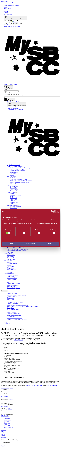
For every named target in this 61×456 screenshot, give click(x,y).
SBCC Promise (14, 189)
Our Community (11, 192)
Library (6, 9)
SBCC (5, 322)
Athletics (6, 12)
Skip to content (4, 1)
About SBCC (7, 101)
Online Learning (14, 172)
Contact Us (13, 101)
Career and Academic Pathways (15, 166)
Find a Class (13, 183)
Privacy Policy (7, 425)
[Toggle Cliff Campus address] (1, 391)
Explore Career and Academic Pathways (20, 167)
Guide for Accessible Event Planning (16, 295)
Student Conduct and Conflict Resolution (17, 305)
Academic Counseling (15, 206)
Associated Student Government (15, 302)
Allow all (49, 243)
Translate (15, 22)
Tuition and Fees (14, 186)
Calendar (6, 11)
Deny (11, 243)
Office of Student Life (51, 385)
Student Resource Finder (13, 285)
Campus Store (13, 199)
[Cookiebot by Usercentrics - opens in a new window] (52, 211)
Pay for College (11, 185)
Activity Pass (10, 308)
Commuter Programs (15, 195)
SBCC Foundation (15, 200)
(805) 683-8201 (4, 406)
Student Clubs (10, 299)
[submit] (4, 97)
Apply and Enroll (11, 176)
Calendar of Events (12, 296)
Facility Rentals (14, 202)
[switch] (23, 233)
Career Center (13, 208)
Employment (7, 423)
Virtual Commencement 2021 (14, 318)
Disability (6, 421)
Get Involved (13, 198)
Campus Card (10, 298)
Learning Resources (12, 279)
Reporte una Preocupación (13, 313)
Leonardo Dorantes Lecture (14, 315)
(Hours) (10, 399)
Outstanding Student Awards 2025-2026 (17, 319)
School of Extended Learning (11, 5)
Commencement (11, 316)
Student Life (7, 323)
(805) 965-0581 (4, 396)
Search (5, 89)
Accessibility (7, 418)
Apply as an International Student (18, 179)
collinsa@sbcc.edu (18, 340)
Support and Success (12, 205)
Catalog (12, 175)
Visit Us (18, 101)
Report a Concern (11, 312)
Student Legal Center (12, 303)
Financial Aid (13, 188)
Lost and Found (11, 310)
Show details (52, 238)
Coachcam (12, 203)
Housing (12, 196)
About (5, 7)
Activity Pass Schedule (13, 309)
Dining (12, 193)
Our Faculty (13, 173)
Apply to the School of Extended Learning (21, 180)
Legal (5, 424)
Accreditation (7, 8)
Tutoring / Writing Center (13, 288)
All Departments (8, 14)
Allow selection (30, 243)
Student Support (11, 286)
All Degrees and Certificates (17, 169)
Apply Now (13, 178)
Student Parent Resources (13, 283)
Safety (8, 282)
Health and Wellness (12, 278)
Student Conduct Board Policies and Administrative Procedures (23, 306)
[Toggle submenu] (15, 185)
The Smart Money (14, 190)
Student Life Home (12, 293)
